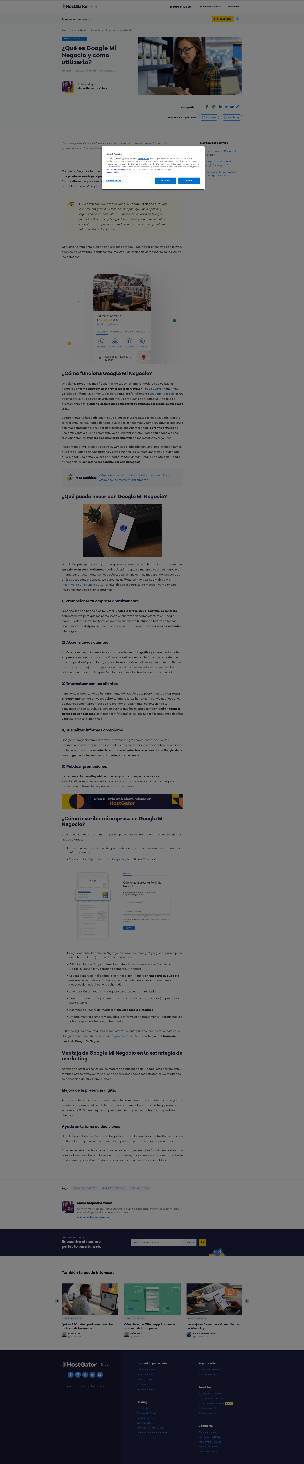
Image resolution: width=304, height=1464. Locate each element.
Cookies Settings (114, 180)
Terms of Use (143, 158)
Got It (189, 181)
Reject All (165, 181)
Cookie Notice (112, 172)
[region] (153, 168)
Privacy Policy (120, 169)
